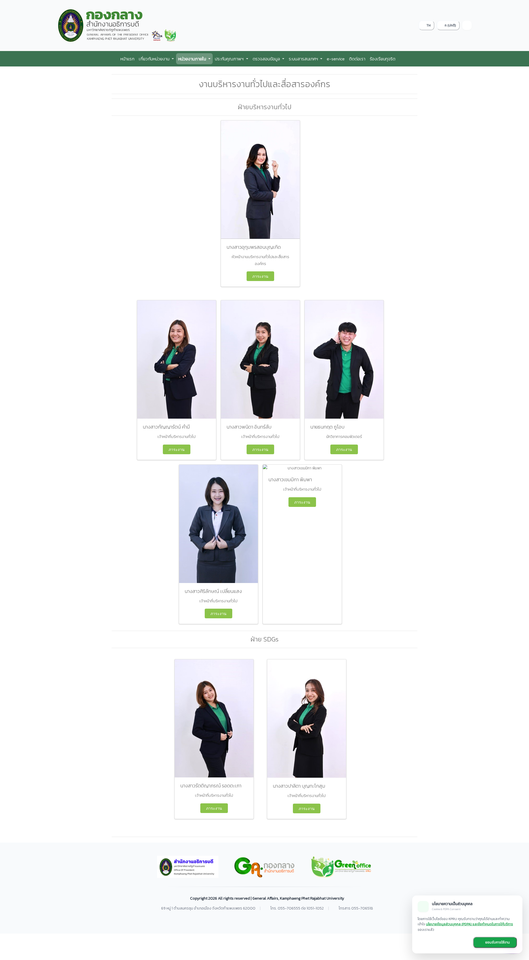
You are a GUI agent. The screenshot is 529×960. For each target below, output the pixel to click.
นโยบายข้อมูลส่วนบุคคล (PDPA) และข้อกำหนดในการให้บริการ (469, 924)
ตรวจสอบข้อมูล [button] (267, 58)
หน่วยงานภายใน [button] (192, 58)
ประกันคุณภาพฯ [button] (230, 58)
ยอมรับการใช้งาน (497, 942)
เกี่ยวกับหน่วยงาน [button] (155, 58)
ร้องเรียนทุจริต (382, 58)
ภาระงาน (260, 276)
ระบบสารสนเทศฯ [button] (304, 58)
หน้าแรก (127, 58)
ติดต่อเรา (357, 58)
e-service (336, 58)
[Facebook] (467, 25)
